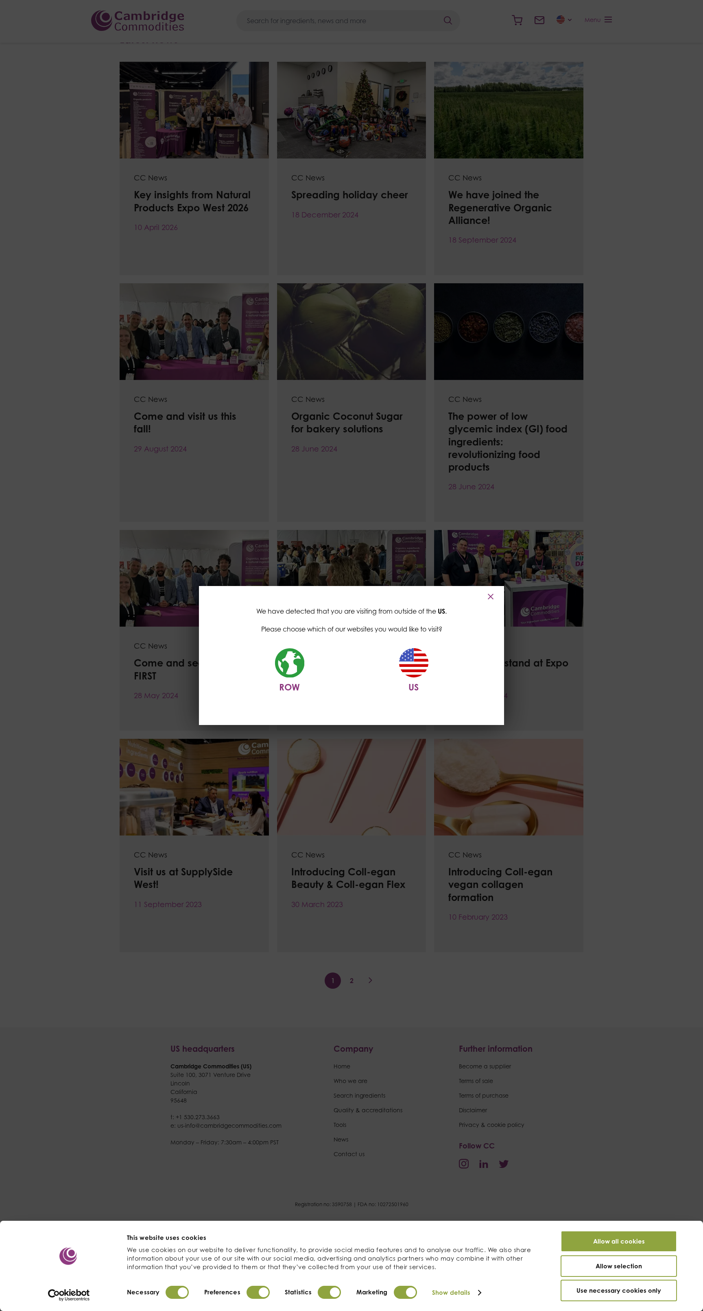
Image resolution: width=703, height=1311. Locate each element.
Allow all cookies (619, 1241)
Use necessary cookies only (618, 1290)
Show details (451, 1292)
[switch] (258, 1292)
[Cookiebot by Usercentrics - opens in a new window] (69, 1295)
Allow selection (619, 1266)
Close (491, 596)
